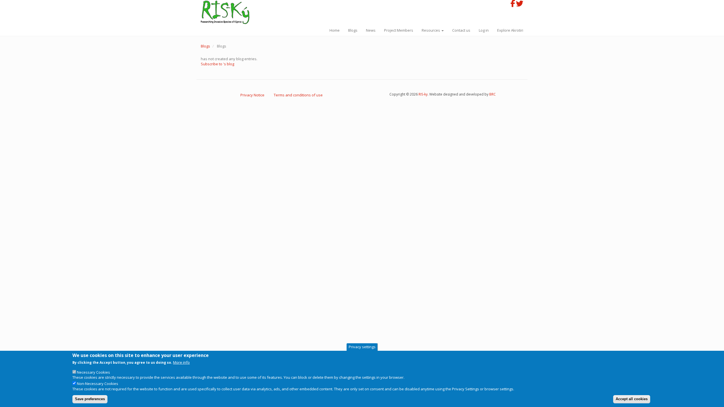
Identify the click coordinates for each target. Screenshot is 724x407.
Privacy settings (362, 346)
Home (334, 30)
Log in (484, 30)
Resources (431, 30)
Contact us (461, 30)
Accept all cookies (632, 399)
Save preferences (90, 399)
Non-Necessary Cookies (97, 383)
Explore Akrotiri (510, 30)
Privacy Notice (252, 95)
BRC (492, 94)
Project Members (398, 30)
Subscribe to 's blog (217, 63)
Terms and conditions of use (298, 95)
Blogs (352, 30)
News (371, 30)
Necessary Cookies (93, 372)
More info (181, 362)
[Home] (227, 12)
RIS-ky (423, 94)
